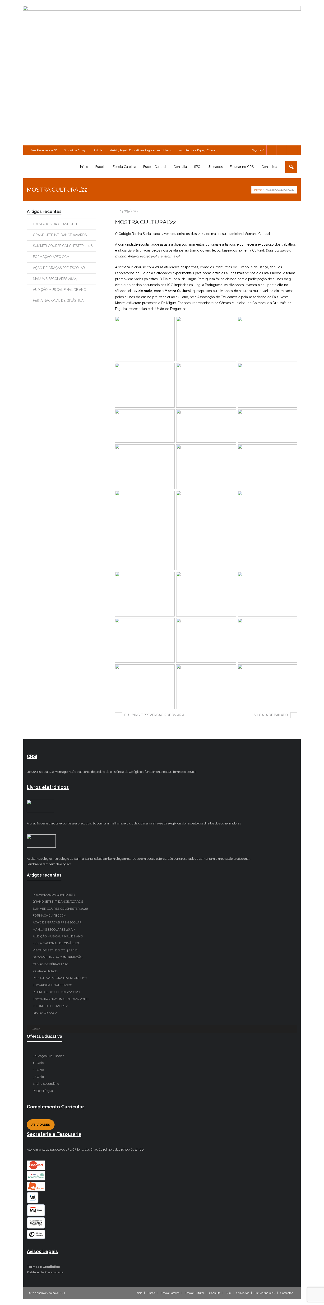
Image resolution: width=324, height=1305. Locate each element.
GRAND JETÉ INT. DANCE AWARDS (60, 235)
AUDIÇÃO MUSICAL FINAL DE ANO (59, 290)
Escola (152, 1293)
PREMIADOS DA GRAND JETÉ (55, 224)
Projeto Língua (43, 1091)
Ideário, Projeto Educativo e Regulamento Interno (141, 150)
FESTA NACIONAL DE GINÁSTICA (58, 300)
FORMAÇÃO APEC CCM (51, 257)
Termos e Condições (43, 1267)
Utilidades (242, 1293)
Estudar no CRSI (265, 1293)
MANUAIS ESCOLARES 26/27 (55, 279)
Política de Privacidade (45, 1272)
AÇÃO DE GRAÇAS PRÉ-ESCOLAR (59, 268)
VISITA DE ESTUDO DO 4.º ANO (55, 950)
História (97, 150)
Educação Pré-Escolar (48, 1056)
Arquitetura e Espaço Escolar (197, 150)
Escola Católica (170, 1293)
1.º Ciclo (38, 1063)
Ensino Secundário (46, 1083)
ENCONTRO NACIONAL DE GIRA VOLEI (60, 999)
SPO (228, 1293)
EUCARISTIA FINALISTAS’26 (52, 985)
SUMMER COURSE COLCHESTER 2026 (63, 246)
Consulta (215, 1293)
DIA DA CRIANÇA (45, 1013)
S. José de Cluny (75, 150)
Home (258, 189)
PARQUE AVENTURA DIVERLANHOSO (60, 978)
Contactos (286, 1293)
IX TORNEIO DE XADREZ (50, 1006)
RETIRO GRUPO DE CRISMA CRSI (56, 992)
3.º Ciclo (38, 1077)
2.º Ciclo (38, 1070)
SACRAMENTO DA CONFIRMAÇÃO (58, 957)
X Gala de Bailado (45, 971)
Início (139, 1293)
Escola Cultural (194, 1293)
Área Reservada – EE (43, 150)
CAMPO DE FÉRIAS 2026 (50, 964)
